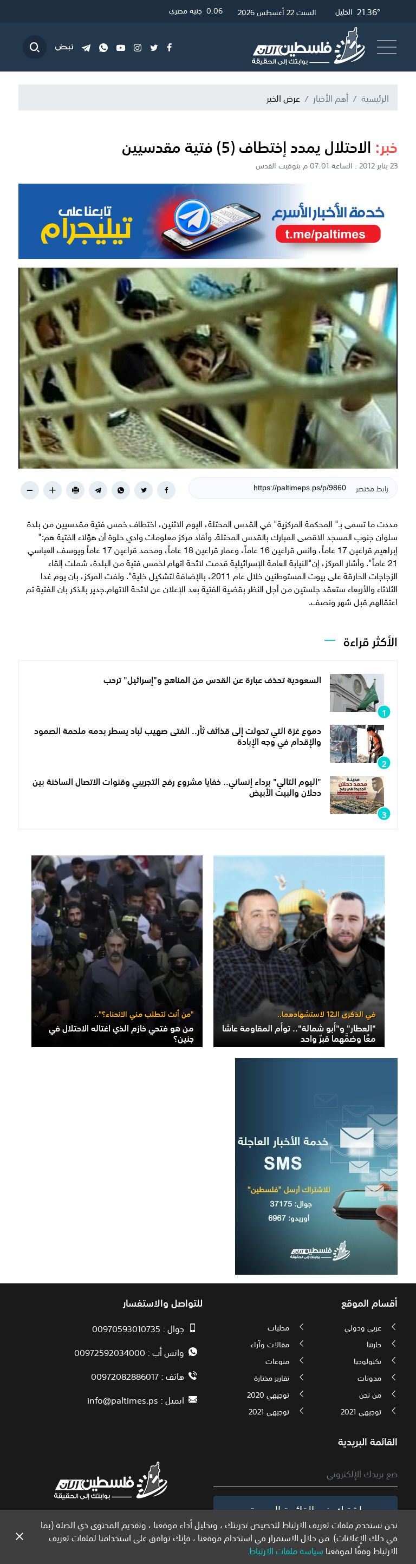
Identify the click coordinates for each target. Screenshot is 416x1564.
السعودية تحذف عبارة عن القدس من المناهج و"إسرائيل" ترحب (212, 678)
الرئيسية (375, 97)
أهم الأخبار (330, 97)
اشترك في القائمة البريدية (306, 1509)
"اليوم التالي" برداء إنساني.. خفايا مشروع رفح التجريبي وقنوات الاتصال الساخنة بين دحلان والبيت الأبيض (176, 786)
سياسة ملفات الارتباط (286, 1550)
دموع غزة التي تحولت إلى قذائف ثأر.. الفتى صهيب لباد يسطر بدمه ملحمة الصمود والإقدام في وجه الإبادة (177, 735)
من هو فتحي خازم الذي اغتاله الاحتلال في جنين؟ (121, 1032)
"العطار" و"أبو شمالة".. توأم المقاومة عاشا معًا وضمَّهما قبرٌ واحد (299, 1032)
